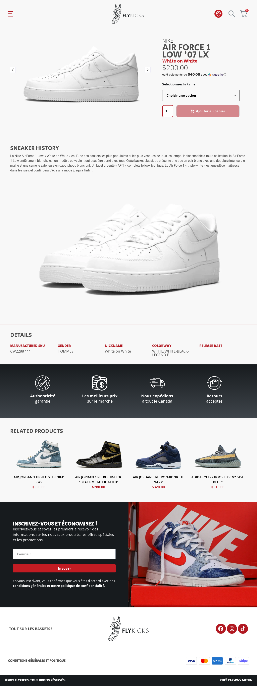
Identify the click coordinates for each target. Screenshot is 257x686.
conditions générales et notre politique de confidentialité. (59, 585)
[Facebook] (221, 629)
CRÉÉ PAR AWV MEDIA (236, 680)
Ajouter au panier (210, 111)
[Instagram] (232, 629)
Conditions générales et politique (36, 660)
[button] (13, 70)
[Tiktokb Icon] (243, 629)
